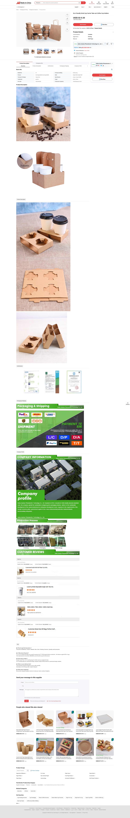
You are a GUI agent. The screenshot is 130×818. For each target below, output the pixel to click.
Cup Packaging (33, 797)
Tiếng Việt (96, 809)
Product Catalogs (35, 770)
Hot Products (31, 808)
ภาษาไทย (87, 809)
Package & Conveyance (33, 9)
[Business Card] (111, 69)
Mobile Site (94, 808)
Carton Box (33, 791)
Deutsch (62, 809)
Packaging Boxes (42, 9)
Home (17, 9)
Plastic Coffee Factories (44, 797)
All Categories (21, 7)
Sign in (112, 3)
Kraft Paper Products (93, 778)
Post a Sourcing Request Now (54, 701)
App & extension (97, 7)
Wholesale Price (67, 808)
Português (42, 809)
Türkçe (91, 809)
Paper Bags (18, 778)
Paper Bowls (92, 773)
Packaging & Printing (24, 9)
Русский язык (52, 809)
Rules (113, 7)
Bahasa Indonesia (102, 809)
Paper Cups (67, 773)
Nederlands (67, 809)
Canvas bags (43, 778)
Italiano (58, 809)
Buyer (82, 7)
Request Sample (98, 28)
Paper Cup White (89, 797)
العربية (72, 809)
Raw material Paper (45, 775)
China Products (38, 808)
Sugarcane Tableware (20, 773)
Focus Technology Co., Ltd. (56, 812)
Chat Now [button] (104, 24)
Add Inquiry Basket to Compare (43, 57)
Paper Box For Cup (79, 797)
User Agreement (72, 812)
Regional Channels (81, 808)
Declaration (79, 812)
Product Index (88, 808)
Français (47, 809)
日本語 (80, 809)
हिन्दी (83, 809)
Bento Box (19, 791)
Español (37, 809)
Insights (99, 808)
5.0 (97, 65)
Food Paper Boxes (69, 775)
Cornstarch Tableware (69, 778)
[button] (85, 66)
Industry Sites (73, 808)
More (17, 803)
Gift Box (26, 791)
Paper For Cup (69, 797)
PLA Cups (43, 773)
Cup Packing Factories (22, 797)
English (33, 809)
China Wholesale (59, 808)
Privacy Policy (85, 812)
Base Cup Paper (20, 800)
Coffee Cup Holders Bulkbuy (33, 800)
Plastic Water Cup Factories (57, 797)
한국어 (76, 809)
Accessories (91, 775)
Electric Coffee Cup (99, 797)
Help (90, 7)
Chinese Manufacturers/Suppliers (49, 808)
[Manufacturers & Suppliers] (23, 2)
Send (26, 701)
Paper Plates (19, 775)
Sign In (75, 56)
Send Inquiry (83, 24)
